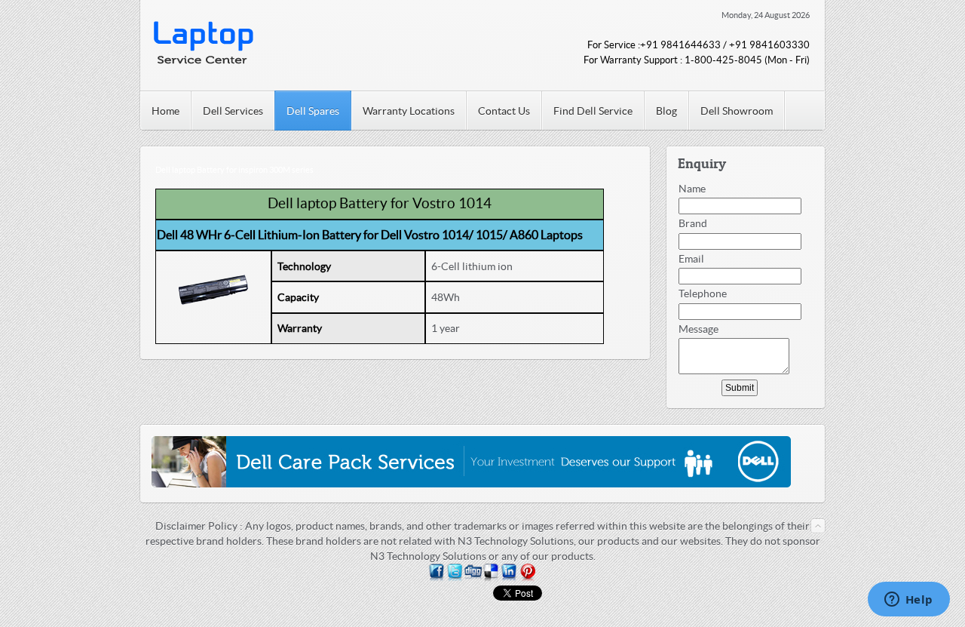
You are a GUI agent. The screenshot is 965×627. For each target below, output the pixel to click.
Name (692, 189)
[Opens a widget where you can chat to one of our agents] (908, 600)
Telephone (703, 293)
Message (698, 329)
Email (691, 259)
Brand (693, 223)
